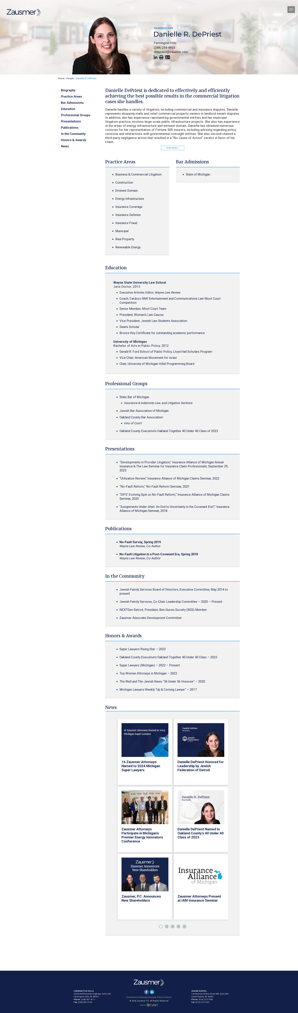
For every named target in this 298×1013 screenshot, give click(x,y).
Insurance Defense (128, 215)
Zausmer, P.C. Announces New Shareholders (141, 898)
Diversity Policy (155, 997)
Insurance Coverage (128, 207)
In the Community (73, 134)
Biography (68, 90)
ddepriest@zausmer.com (171, 52)
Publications (69, 127)
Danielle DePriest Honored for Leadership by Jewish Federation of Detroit (201, 766)
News (65, 146)
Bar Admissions (72, 103)
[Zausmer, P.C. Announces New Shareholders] (145, 876)
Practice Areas (71, 96)
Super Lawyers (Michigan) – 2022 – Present (150, 665)
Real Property (124, 239)
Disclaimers (132, 997)
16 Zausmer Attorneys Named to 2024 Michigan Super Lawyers (141, 766)
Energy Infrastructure (129, 199)
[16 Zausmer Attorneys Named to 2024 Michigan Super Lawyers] (145, 741)
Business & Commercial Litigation (138, 174)
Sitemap (143, 997)
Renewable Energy (127, 247)
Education (68, 109)
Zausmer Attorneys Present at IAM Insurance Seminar (199, 898)
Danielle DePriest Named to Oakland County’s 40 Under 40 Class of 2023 (201, 833)
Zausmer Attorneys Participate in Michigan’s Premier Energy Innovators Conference (142, 835)
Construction (124, 182)
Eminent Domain (126, 190)
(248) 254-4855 (164, 47)
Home (61, 78)
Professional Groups (75, 115)
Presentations (71, 121)
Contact (168, 997)
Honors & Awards (73, 140)
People (70, 78)
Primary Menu (291, 9)
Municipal (122, 231)
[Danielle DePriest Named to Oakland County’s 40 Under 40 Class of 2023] (201, 808)
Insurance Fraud (126, 223)
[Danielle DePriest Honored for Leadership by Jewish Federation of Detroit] (201, 741)
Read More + (173, 148)
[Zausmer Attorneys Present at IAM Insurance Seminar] (201, 876)
